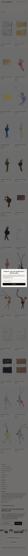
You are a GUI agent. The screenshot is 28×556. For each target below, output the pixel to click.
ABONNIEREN (14, 284)
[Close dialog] (25, 270)
